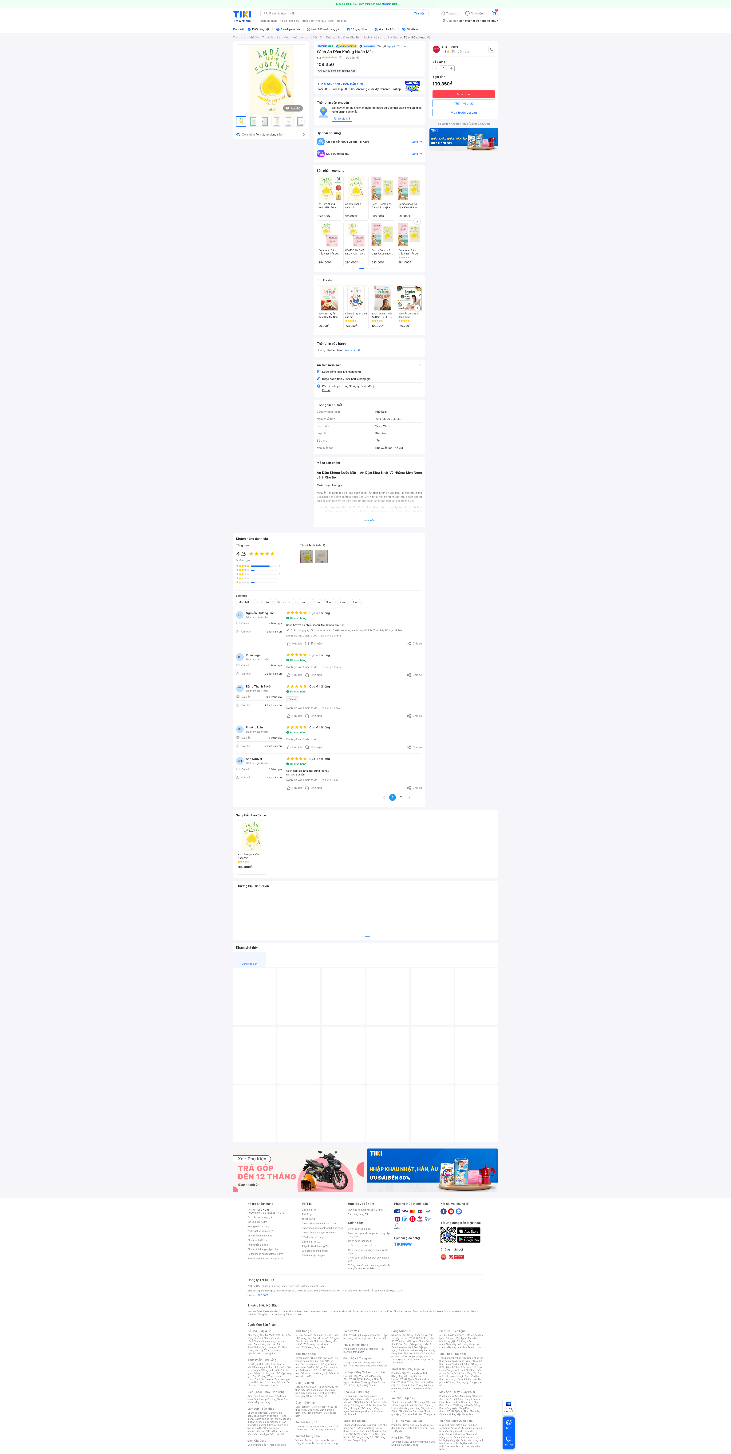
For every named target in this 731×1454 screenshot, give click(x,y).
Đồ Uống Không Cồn (363, 1437)
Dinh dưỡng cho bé (264, 1344)
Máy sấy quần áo (456, 1347)
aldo (369, 1311)
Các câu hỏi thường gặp (260, 1217)
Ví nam (299, 1440)
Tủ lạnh (450, 1338)
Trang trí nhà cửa (352, 1396)
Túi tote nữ (316, 1429)
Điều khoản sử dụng (313, 1237)
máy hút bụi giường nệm (459, 1439)
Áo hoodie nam (310, 1364)
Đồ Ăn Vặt (355, 1434)
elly (344, 1311)
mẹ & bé (294, 20)
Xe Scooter (420, 1428)
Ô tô (410, 1428)
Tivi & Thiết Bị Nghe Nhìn (410, 1358)
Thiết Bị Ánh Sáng (461, 1399)
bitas (475, 1311)
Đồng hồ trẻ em (379, 1365)
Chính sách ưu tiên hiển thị (362, 1245)
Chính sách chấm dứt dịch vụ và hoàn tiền (368, 1259)
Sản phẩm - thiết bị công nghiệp (413, 1355)
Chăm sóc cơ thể (264, 1418)
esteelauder (271, 1311)
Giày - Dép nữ (304, 1382)
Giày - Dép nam (305, 1402)
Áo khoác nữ (321, 1338)
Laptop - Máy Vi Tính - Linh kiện (364, 1372)
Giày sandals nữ (314, 1390)
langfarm (264, 1314)
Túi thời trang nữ (306, 1422)
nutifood (388, 1311)
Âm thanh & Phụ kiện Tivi (452, 1335)
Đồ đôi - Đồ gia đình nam (320, 1367)
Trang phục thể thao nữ (452, 1358)
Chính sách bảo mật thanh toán (319, 1223)
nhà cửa (321, 20)
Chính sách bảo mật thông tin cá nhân (322, 1228)
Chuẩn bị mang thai (264, 1353)
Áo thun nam (302, 1358)
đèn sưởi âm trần (455, 1446)
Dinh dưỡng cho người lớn (267, 1347)
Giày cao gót (302, 1386)
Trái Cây (252, 1364)
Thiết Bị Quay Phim (458, 1411)
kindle (398, 1311)
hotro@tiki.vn (275, 1253)
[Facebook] (444, 1211)
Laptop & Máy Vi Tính (417, 1353)
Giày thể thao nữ (467, 1379)
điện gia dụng (269, 20)
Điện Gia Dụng (256, 1440)
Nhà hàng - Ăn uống (409, 1408)
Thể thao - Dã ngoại (407, 1341)
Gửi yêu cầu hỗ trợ (257, 1221)
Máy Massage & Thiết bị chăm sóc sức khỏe (269, 1420)
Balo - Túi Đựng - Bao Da (459, 1405)
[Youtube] (451, 1211)
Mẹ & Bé (412, 1347)
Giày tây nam (319, 1406)
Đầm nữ (308, 1335)
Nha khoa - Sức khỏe (411, 1411)
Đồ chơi (281, 1335)
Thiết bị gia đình (277, 1444)
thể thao (342, 20)
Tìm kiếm (419, 13)
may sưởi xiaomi (456, 1434)
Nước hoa (260, 1431)
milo (350, 1311)
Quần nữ (318, 1335)
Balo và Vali (351, 1331)
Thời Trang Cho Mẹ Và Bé (261, 1335)
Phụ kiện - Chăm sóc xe (404, 1425)
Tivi (447, 1344)
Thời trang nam (305, 1353)
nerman (408, 1311)
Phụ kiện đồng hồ (359, 1365)
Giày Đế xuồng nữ (316, 1396)
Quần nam (316, 1358)
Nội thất (359, 1402)
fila (289, 1314)
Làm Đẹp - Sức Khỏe (260, 1408)
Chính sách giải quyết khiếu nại (319, 1232)
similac (456, 1311)
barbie (297, 1311)
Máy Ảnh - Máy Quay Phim (457, 1391)
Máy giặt (450, 1341)
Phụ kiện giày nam (312, 1412)
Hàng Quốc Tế (400, 1331)
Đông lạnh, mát (270, 1370)
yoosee (438, 1311)
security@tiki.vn (274, 1258)
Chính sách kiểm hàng (259, 1235)
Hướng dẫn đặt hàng (258, 1226)
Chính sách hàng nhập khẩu (262, 1249)
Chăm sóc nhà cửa (268, 1385)
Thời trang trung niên (313, 1347)
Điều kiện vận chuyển (313, 1255)
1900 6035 (263, 1295)
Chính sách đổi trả (257, 1240)
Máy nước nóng (460, 1344)
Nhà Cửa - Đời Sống (356, 1391)
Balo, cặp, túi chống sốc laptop (365, 1337)
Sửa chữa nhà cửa (359, 1399)
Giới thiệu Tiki (309, 1209)
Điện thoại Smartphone (260, 1396)
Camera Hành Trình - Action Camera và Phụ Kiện (460, 1402)
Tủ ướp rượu (474, 1347)
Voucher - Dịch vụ (403, 1398)
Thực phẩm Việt (276, 1367)
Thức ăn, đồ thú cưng (265, 1382)
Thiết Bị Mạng (362, 1382)
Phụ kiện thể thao (461, 1364)
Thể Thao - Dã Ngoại (453, 1353)
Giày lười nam (302, 1406)
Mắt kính (373, 1348)
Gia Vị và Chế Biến (359, 1431)
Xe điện (424, 1425)
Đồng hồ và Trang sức (357, 1358)
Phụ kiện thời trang (355, 1344)
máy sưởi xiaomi (464, 1437)
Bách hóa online (408, 1350)
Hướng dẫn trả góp (257, 1244)
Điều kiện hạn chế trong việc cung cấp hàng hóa (369, 1235)
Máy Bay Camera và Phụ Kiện (460, 1413)
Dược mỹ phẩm (278, 1434)
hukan (274, 1314)
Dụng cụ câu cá (455, 1370)
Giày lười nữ (324, 1393)
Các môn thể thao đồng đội (461, 1373)
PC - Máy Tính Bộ (358, 1385)
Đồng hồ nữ (362, 1362)
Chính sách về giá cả (359, 1228)
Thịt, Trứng (265, 1364)
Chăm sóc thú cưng (354, 1425)
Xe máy (401, 1428)
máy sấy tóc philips (463, 1428)
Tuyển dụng (308, 1218)
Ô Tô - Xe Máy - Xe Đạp (407, 1420)
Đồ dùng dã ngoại (461, 1361)
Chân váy (319, 1341)
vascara (251, 1311)
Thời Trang (421, 1335)
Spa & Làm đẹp (414, 1405)
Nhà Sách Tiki (400, 1437)
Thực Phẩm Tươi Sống (261, 1359)
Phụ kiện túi (330, 1429)
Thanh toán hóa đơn (402, 1402)
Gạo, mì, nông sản (265, 1373)
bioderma (334, 1311)
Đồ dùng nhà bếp (256, 1444)
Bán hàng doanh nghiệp (315, 1250)
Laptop (374, 1385)
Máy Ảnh (468, 1414)
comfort (465, 1311)
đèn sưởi (455, 1425)
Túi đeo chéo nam (315, 1440)
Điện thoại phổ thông (265, 1399)
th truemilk (286, 1311)
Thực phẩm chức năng (266, 1415)
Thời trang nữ (304, 1331)
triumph (377, 1311)
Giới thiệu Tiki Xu (311, 1241)
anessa (428, 1311)
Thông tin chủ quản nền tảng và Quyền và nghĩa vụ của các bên (369, 1267)
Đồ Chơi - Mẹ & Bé (259, 1331)
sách (331, 20)
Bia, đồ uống (259, 1376)
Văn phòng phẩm (419, 1441)
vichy (282, 1314)
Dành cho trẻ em (264, 1379)
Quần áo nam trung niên (315, 1373)
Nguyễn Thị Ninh (397, 46)
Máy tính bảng (262, 1402)
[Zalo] (459, 1211)
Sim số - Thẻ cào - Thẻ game (419, 1414)
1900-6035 (263, 1209)
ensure (315, 1311)
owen (306, 1311)
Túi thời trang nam (307, 1436)
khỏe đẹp (308, 20)
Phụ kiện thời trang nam (363, 1350)
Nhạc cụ (369, 1411)
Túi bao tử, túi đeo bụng (325, 1443)
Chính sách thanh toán (360, 1240)
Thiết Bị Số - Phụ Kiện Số (407, 1369)
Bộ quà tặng (359, 1440)
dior (260, 1311)
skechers (359, 1311)
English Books (410, 1444)
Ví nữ (330, 1426)
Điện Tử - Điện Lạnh (452, 1331)
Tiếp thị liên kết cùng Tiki (316, 1246)
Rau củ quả (259, 1367)
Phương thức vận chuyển (260, 1231)
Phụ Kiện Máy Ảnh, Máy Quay (455, 1396)
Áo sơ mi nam (317, 1361)
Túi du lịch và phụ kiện (362, 1335)
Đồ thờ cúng (356, 1411)
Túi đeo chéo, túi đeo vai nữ (310, 1426)
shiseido (252, 1314)
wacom (418, 1311)
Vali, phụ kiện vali (377, 1338)
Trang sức (348, 1362)
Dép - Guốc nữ (319, 1386)
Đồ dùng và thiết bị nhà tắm (366, 1405)
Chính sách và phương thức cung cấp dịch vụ (368, 1252)
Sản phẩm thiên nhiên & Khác (266, 1423)
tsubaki (297, 1314)
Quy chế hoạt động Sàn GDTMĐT (366, 1209)
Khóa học (420, 1402)
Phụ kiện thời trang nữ (355, 1348)
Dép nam (313, 1409)
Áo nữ (298, 1335)
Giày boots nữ (308, 1393)
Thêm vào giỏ (464, 103)
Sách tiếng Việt (399, 1441)
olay (447, 1311)
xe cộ (283, 20)
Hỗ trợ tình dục (275, 1431)
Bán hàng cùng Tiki (358, 1214)
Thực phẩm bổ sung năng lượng (461, 1381)
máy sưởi (444, 1425)
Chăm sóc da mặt (257, 1412)
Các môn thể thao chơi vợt (460, 1375)
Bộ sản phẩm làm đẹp (267, 1433)
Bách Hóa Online (354, 1420)
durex (324, 1311)
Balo (345, 1335)
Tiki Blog (307, 1214)
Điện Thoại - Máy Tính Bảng (266, 1391)
